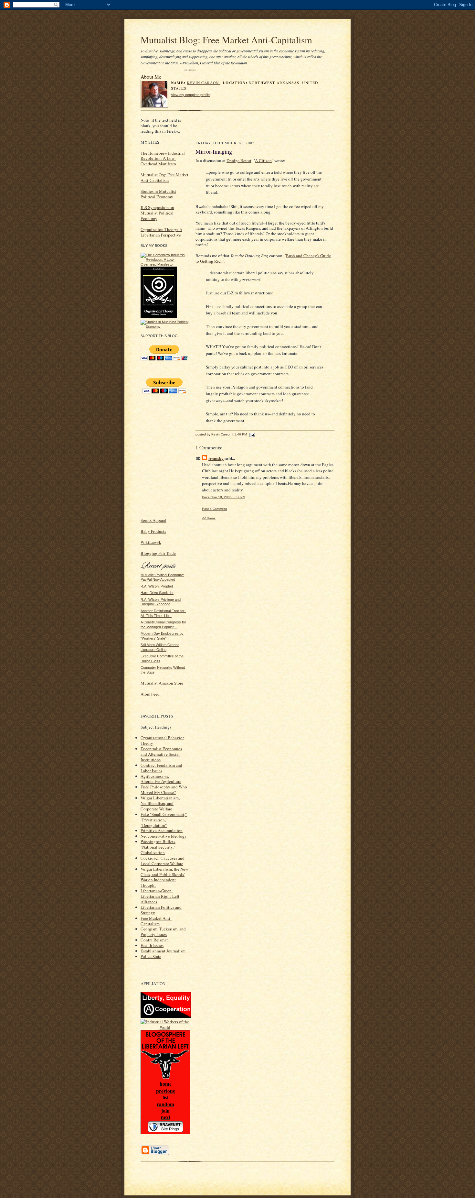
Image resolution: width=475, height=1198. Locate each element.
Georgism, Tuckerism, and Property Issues (163, 931)
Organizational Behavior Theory (162, 740)
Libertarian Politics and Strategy (161, 910)
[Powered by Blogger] (155, 1154)
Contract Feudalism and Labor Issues (161, 768)
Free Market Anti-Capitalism (156, 921)
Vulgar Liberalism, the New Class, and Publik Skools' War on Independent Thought (164, 877)
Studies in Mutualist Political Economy (158, 194)
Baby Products (153, 531)
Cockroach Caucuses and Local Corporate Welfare (163, 860)
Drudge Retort (239, 160)
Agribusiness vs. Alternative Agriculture (161, 779)
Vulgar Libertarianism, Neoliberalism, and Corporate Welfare (160, 803)
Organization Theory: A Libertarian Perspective (161, 232)
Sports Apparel (153, 520)
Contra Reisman (155, 940)
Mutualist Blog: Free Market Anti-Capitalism (226, 39)
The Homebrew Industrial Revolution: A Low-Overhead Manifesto (163, 158)
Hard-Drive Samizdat (157, 593)
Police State (151, 956)
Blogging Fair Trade (158, 553)
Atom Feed (150, 694)
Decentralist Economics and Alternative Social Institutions (161, 754)
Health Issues (152, 945)
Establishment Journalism (163, 951)
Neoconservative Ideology (164, 836)
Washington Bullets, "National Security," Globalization (158, 847)
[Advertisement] (272, 127)
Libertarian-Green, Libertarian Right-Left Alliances (160, 896)
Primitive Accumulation (162, 830)
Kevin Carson (203, 82)
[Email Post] (251, 434)
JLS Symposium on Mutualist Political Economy (157, 212)
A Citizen (263, 160)
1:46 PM (240, 434)
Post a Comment (214, 509)
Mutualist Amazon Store (162, 683)
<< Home (209, 518)
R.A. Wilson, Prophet (157, 586)
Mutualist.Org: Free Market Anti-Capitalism (164, 177)
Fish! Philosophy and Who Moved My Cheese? (164, 789)
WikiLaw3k (151, 542)
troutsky (216, 458)
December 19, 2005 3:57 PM (223, 497)
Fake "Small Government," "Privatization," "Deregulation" (164, 819)
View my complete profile (190, 95)
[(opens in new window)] (165, 264)
